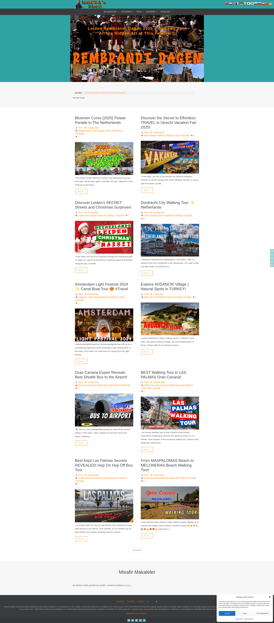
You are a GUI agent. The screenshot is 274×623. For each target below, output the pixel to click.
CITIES (81, 215)
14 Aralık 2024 (93, 294)
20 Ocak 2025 (158, 132)
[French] (238, 3)
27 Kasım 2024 (93, 382)
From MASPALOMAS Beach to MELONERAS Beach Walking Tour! (167, 465)
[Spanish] (263, 3)
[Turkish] (267, 3)
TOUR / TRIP (146, 388)
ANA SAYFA (120, 601)
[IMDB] (271, 251)
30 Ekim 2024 (158, 475)
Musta (80, 128)
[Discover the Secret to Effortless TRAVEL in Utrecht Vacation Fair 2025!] (170, 157)
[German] (241, 3)
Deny (245, 613)
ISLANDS (98, 385)
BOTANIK (82, 131)
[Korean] (252, 3)
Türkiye (170, 297)
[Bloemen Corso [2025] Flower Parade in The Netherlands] (104, 158)
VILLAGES (177, 297)
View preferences (262, 613)
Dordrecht (154, 215)
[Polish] (256, 3)
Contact (127, 585)
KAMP (159, 135)
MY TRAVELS (117, 131)
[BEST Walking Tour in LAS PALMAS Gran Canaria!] (170, 413)
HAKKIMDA (130, 601)
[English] (234, 3)
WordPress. (144, 613)
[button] (270, 597)
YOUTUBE (79, 134)
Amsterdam (82, 297)
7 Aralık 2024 (158, 294)
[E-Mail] (271, 265)
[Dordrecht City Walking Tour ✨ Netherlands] (170, 240)
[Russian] (259, 3)
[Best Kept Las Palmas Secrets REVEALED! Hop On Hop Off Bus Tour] (104, 505)
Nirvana (136, 613)
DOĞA (88, 131)
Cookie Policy (239, 619)
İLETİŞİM (141, 601)
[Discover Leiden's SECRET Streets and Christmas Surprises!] (104, 237)
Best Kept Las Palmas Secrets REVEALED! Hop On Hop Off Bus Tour (104, 465)
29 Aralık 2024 (93, 212)
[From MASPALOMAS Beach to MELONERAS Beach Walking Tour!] (170, 502)
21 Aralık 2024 (158, 212)
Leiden (108, 131)
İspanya (106, 385)
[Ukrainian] (270, 3)
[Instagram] (271, 258)
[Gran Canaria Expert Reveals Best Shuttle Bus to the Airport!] (104, 410)
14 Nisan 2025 (93, 128)
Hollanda (101, 131)
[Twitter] (271, 261)
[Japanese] (249, 3)
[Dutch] (230, 3)
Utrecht (177, 135)
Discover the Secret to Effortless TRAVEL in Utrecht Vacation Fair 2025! (168, 122)
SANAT (122, 297)
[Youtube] (271, 255)
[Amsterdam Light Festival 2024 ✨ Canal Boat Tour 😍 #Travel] (104, 324)
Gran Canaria (88, 385)
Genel (94, 131)
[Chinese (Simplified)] (227, 3)
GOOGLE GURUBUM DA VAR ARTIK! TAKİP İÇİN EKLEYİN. (105, 93)
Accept (227, 613)
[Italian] (245, 3)
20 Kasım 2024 (159, 382)
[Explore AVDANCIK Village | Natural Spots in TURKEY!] (170, 318)
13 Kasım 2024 (93, 475)
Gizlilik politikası (248, 619)
